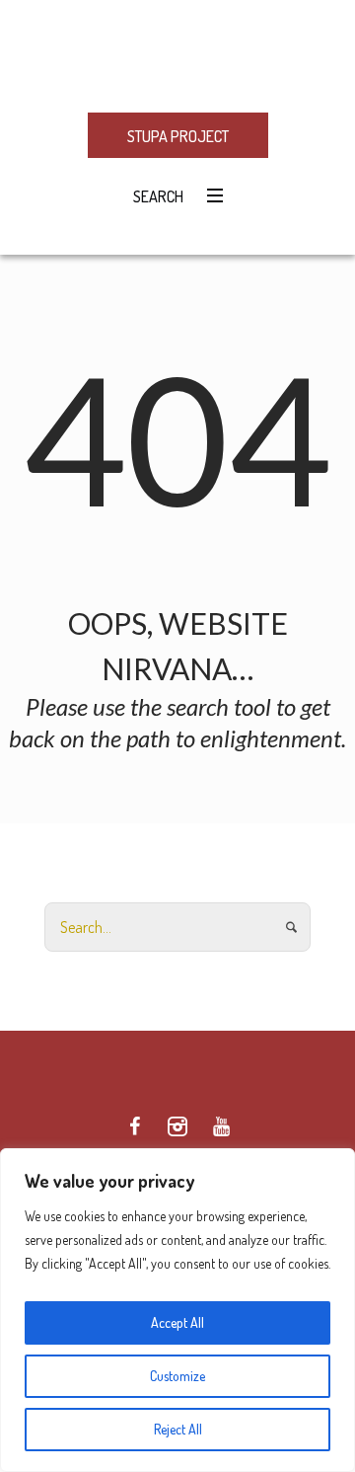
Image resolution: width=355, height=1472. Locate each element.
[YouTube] (221, 1126)
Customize (177, 1375)
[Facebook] (134, 1126)
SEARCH (155, 196)
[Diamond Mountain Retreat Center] (177, 55)
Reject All (178, 1429)
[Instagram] (177, 1126)
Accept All (177, 1322)
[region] (177, 1310)
